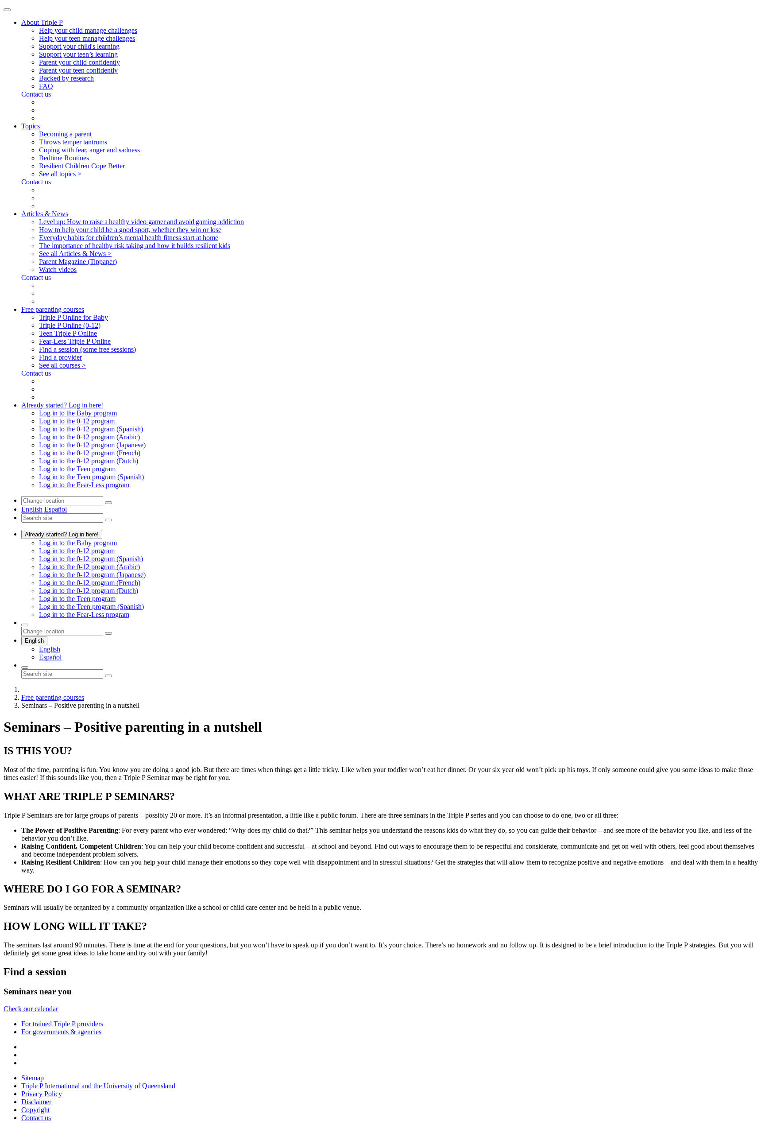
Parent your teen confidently (78, 70)
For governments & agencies (61, 1032)
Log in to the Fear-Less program (84, 485)
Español (55, 509)
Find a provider (60, 357)
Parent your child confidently (79, 62)
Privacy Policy (41, 1094)
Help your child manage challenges (88, 30)
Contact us (36, 1117)
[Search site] (24, 667)
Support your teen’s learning (78, 54)
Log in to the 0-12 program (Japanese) (92, 445)
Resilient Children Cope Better (82, 166)
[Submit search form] (108, 676)
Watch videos (58, 269)
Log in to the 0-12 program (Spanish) (91, 429)
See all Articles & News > (75, 253)
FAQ (46, 86)
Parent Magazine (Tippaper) (78, 261)
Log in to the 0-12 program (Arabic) (89, 437)
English (31, 509)
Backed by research (66, 78)
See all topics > (60, 174)
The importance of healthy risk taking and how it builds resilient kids (134, 245)
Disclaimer (36, 1102)
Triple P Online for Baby (73, 317)
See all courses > (62, 365)
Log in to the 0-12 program (77, 421)
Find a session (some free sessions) (87, 349)
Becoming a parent (65, 134)
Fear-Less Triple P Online (75, 341)
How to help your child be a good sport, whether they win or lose (130, 229)
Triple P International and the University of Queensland (98, 1086)
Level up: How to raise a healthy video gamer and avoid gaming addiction (141, 221)
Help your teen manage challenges (87, 38)
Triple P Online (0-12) (69, 325)
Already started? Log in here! (62, 534)
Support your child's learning (79, 46)
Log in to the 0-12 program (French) (89, 453)
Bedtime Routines (64, 158)
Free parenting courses (52, 697)
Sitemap (32, 1078)
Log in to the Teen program (77, 469)
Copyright (35, 1109)
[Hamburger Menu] (7, 9)
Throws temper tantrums (73, 142)
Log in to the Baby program (78, 413)
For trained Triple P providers (62, 1024)
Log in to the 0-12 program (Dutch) (88, 461)
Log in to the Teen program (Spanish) (91, 477)
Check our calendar (31, 1009)
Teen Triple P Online (68, 333)
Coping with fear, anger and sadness (89, 150)
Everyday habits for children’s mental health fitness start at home (128, 237)
